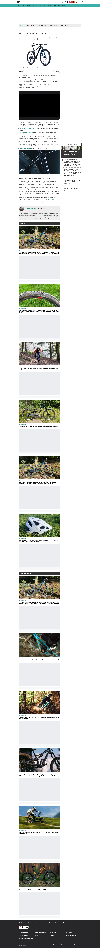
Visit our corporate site (67, 922)
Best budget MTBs (65, 25)
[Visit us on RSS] (74, 2)
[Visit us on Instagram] (70, 2)
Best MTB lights (31, 25)
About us (52, 935)
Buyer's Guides (37, 5)
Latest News (21, 30)
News (23, 5)
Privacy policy (53, 932)
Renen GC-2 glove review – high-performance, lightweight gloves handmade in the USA (72, 188)
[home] (19, 5)
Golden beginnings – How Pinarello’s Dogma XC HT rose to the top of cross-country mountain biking (72, 154)
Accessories (57, 5)
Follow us (57, 71)
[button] (80, 2)
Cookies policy (69, 932)
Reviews (29, 5)
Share (22, 71)
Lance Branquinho (24, 35)
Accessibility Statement (71, 935)
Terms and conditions (24, 932)
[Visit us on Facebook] (65, 2)
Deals (63, 5)
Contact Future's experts (40, 932)
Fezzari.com (48, 202)
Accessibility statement (24, 935)
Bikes (44, 5)
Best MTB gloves (53, 25)
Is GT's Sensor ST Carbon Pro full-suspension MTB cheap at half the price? (72, 182)
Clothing (50, 5)
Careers (36, 935)
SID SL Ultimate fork (52, 199)
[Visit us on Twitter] (68, 2)
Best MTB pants (42, 25)
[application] (39, 105)
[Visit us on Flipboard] (72, 2)
